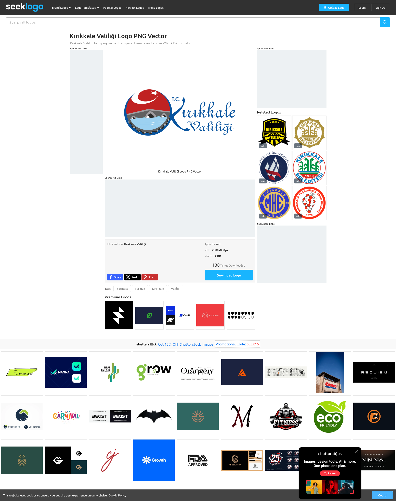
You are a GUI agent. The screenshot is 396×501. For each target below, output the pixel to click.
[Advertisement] (86, 112)
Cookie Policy (117, 495)
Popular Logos (112, 7)
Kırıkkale (158, 289)
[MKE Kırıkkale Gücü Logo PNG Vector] (274, 203)
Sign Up (380, 7)
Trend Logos (156, 7)
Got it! (382, 495)
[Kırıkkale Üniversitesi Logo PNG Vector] (274, 168)
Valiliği (175, 289)
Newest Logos (134, 7)
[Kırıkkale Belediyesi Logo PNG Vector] (309, 133)
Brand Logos (60, 7)
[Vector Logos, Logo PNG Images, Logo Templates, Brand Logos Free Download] (25, 7)
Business (122, 289)
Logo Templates (85, 7)
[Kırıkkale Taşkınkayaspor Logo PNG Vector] (309, 203)
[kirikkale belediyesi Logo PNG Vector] (309, 168)
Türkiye (140, 289)
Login (362, 7)
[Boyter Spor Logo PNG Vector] (274, 133)
